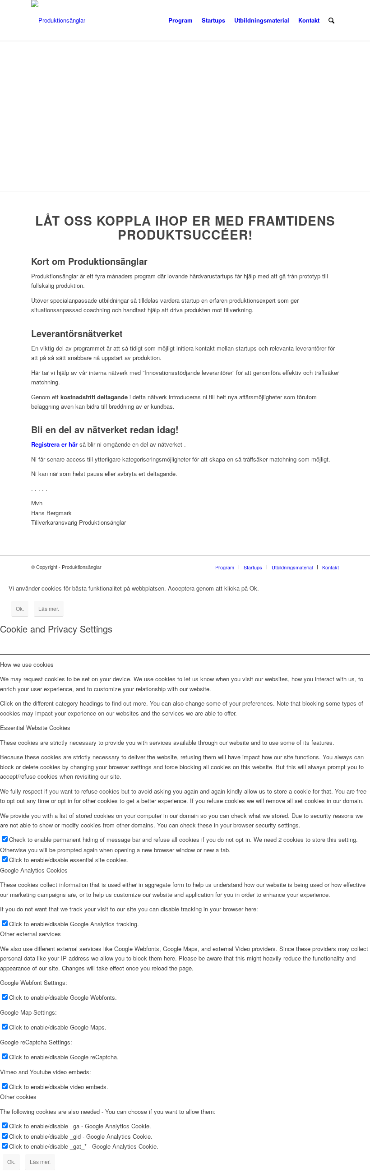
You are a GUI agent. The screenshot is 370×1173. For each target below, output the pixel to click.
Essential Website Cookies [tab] (35, 727)
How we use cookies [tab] (27, 664)
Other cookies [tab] (18, 1096)
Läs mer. (48, 608)
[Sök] (331, 20)
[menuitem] (180, 20)
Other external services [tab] (30, 933)
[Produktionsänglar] (58, 20)
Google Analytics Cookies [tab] (34, 870)
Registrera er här (54, 444)
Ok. (20, 608)
